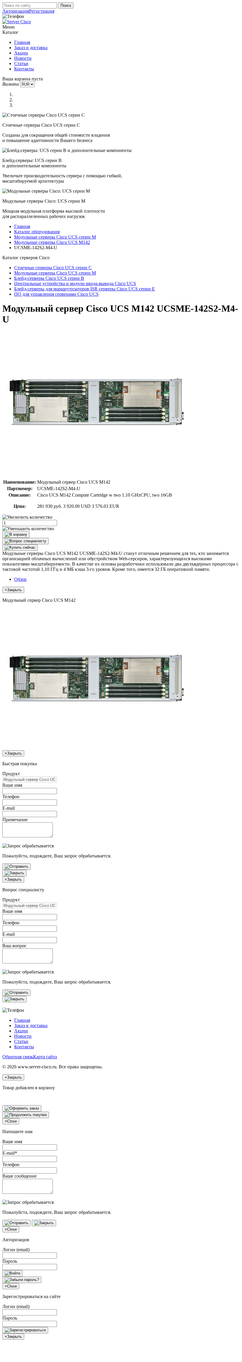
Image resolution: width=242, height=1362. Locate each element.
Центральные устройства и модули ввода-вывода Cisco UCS (75, 283)
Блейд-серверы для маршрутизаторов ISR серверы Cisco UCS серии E (84, 288)
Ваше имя (12, 785)
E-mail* (9, 1153)
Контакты (24, 68)
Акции (21, 52)
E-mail (8, 808)
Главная (22, 42)
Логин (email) (16, 1249)
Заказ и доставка (31, 47)
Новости (23, 58)
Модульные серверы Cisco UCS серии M (55, 236)
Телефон (10, 796)
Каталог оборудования (37, 231)
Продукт (11, 773)
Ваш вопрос (14, 945)
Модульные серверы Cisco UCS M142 (52, 242)
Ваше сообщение (19, 1175)
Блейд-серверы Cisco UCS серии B (49, 278)
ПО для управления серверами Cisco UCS (56, 294)
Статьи (21, 63)
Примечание (15, 819)
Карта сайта (45, 1056)
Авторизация (15, 11)
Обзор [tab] (20, 579)
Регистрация (41, 11)
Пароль (9, 1261)
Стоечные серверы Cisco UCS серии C (53, 267)
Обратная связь (17, 1056)
